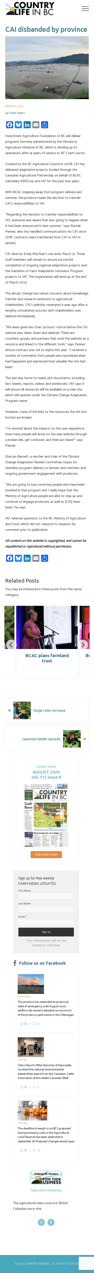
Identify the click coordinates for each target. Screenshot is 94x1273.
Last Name (24, 904)
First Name (24, 891)
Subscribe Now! (46, 855)
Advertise (54, 1190)
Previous (11, 645)
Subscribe (38, 1190)
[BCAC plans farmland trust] (47, 627)
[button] (85, 8)
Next (82, 645)
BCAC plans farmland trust (47, 658)
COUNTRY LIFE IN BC (37, 1264)
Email (22, 917)
